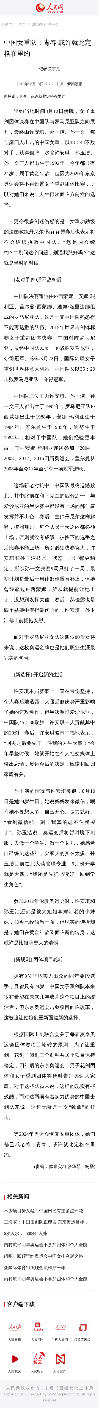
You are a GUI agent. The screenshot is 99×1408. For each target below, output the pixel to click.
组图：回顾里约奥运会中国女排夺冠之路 (43, 1256)
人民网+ (37, 1340)
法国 (14, 232)
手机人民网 (59, 1340)
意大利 (37, 369)
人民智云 (37, 1371)
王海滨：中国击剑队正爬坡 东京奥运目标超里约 (50, 1222)
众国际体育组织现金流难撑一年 (34, 1267)
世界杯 (21, 369)
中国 (39, 121)
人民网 (6, 24)
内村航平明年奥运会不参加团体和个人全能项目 (50, 1244)
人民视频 (14, 1371)
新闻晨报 (74, 84)
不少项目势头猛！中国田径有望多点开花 (43, 1210)
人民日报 (14, 1340)
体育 (22, 24)
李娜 (63, 911)
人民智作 (59, 1371)
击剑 (80, 327)
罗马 (60, 121)
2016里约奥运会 (45, 24)
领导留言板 (82, 1340)
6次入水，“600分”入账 (25, 1233)
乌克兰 (52, 496)
